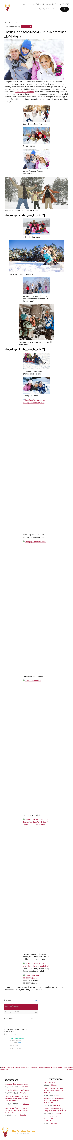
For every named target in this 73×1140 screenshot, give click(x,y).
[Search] (64, 9)
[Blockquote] (20, 1012)
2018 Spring (54, 1123)
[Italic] (8, 1012)
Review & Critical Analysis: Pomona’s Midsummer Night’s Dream (54, 1119)
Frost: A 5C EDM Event (24, 92)
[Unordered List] (18, 1012)
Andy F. (16, 1093)
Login (36, 1000)
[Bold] (5, 1012)
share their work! (26, 26)
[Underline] (10, 1012)
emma (19, 1042)
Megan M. (46, 1123)
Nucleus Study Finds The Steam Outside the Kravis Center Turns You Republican (16, 1098)
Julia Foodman (48, 1105)
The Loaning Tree (50, 1082)
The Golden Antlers (12, 26)
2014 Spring (59, 1113)
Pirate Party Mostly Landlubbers (17, 1090)
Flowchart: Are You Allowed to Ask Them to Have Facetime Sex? (54, 1100)
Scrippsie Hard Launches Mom (16, 1084)
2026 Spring (25, 1086)
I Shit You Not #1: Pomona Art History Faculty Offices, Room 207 (54, 1090)
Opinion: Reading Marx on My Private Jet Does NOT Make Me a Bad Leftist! (16, 1110)
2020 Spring (54, 1085)
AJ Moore (46, 1085)
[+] (23, 1011)
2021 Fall (56, 1095)
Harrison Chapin (48, 1095)
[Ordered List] (15, 1012)
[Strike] (13, 1012)
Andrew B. (17, 1087)
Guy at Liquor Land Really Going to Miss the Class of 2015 (55, 1110)
